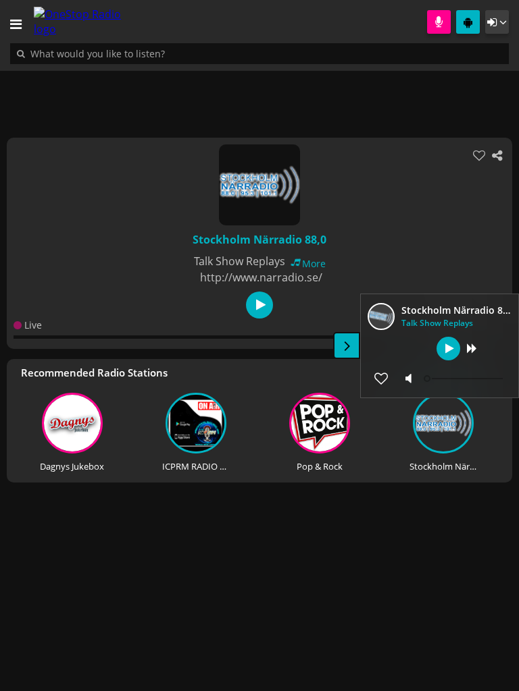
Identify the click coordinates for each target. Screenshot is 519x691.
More (314, 263)
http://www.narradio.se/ (261, 277)
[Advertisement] (259, 97)
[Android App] (468, 22)
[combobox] (138, 53)
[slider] (465, 378)
